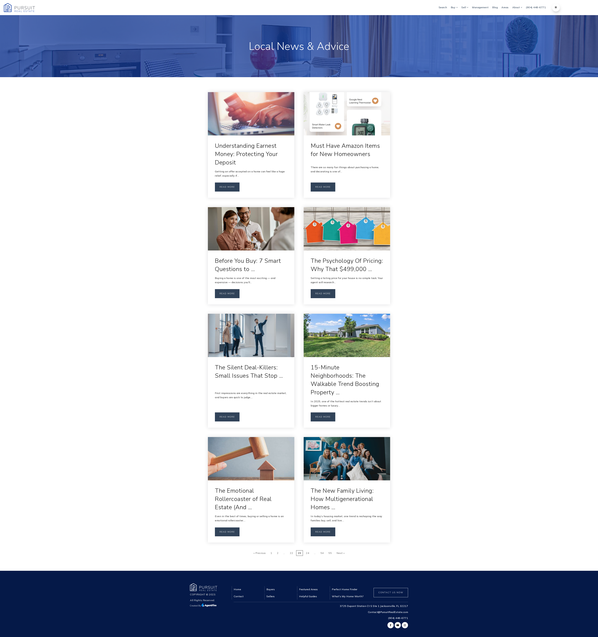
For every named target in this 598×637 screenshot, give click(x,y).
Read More (227, 186)
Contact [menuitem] (239, 596)
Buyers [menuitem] (270, 589)
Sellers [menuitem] (270, 596)
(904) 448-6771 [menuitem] (536, 7)
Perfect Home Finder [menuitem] (344, 589)
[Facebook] (390, 625)
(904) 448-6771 (398, 618)
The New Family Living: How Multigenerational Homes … (342, 499)
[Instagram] (404, 625)
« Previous (260, 553)
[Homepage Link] (203, 586)
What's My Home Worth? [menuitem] (348, 596)
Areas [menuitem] (505, 7)
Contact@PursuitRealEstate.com (388, 612)
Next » (341, 553)
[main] (299, 285)
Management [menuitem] (480, 7)
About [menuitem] (516, 7)
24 (307, 553)
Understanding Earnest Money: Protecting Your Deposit (246, 154)
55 (330, 553)
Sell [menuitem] (464, 7)
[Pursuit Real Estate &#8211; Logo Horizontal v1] (19, 7)
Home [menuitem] (237, 589)
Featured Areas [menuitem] (308, 589)
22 (291, 553)
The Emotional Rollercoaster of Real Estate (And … (243, 499)
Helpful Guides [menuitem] (308, 596)
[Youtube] (397, 625)
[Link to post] (251, 113)
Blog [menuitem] (495, 7)
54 (322, 553)
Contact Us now (390, 592)
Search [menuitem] (443, 7)
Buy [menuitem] (453, 7)
